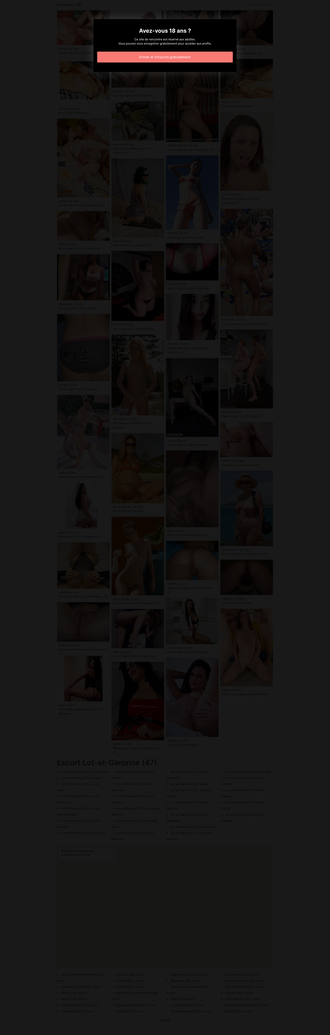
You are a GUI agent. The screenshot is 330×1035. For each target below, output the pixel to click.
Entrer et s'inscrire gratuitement (165, 57)
